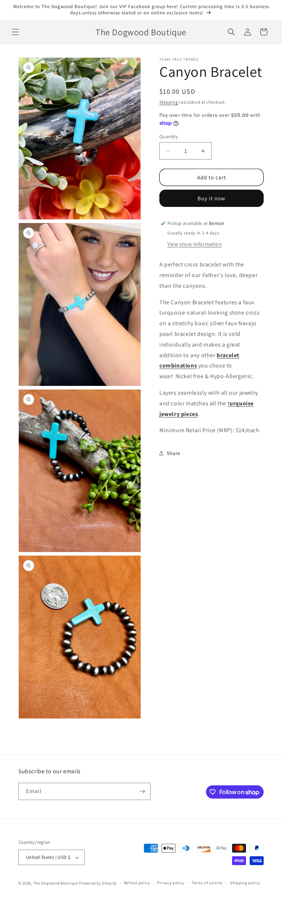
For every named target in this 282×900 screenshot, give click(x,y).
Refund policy (137, 882)
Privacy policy (170, 882)
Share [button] (173, 453)
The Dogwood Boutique (56, 883)
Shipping (168, 102)
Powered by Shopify (98, 883)
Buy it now (211, 198)
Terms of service (207, 882)
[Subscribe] (142, 791)
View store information (194, 244)
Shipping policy (245, 882)
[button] (15, 32)
